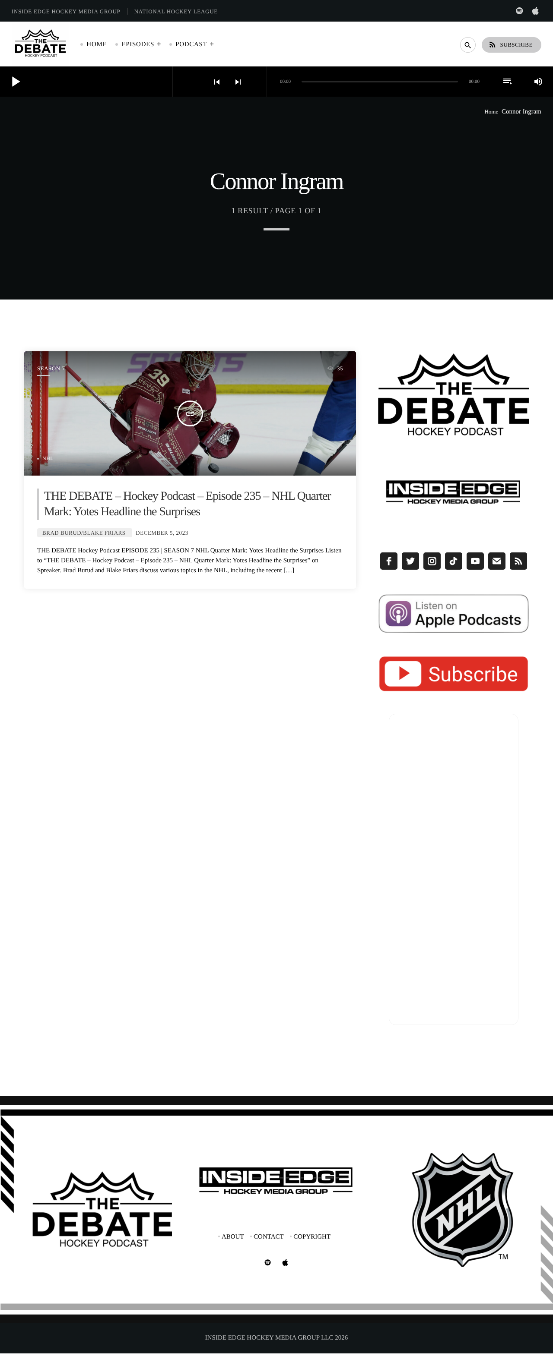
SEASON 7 (51, 368)
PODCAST (191, 44)
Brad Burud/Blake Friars (84, 533)
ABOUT (233, 1236)
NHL (48, 458)
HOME (96, 44)
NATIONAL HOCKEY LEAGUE (176, 11)
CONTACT (269, 1236)
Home (491, 111)
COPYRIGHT (312, 1236)
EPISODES (137, 44)
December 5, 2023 (162, 533)
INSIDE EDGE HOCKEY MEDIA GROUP (66, 11)
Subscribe (510, 44)
